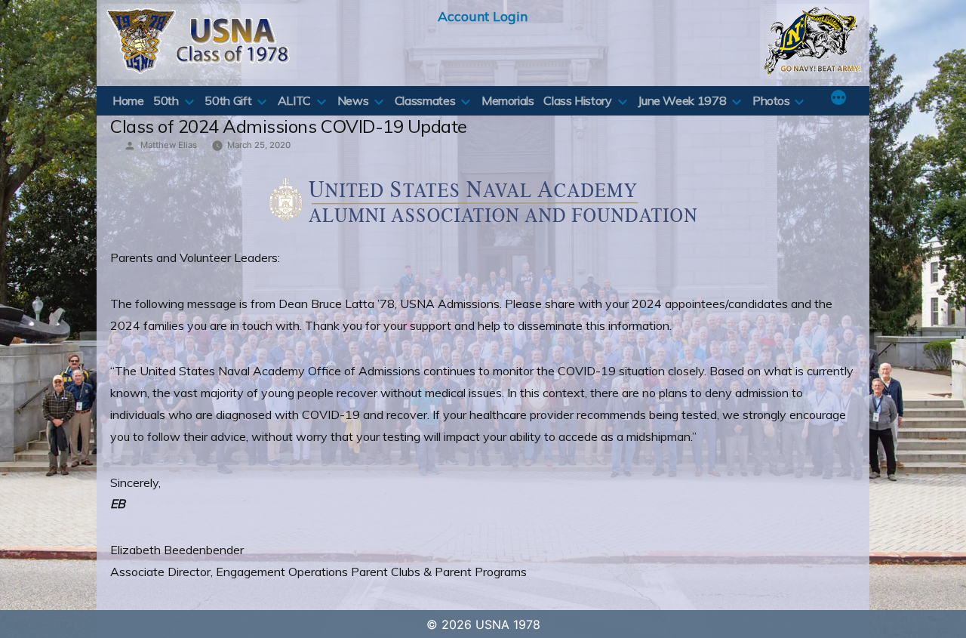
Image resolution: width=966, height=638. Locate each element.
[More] (838, 99)
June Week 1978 (682, 100)
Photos (771, 100)
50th (166, 100)
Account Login (483, 16)
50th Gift (228, 100)
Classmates (425, 100)
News (353, 100)
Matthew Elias (168, 145)
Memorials (507, 100)
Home (128, 100)
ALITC (294, 100)
